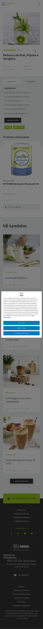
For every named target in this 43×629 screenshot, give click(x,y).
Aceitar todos (21, 323)
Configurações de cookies (21, 333)
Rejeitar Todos (21, 328)
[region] (21, 314)
